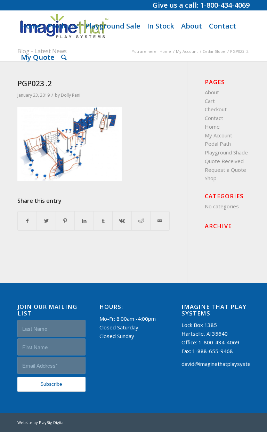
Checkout (216, 109)
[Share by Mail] (160, 221)
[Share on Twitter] (46, 221)
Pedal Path (218, 143)
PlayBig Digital (52, 422)
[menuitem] (30, 26)
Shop (211, 178)
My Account (218, 135)
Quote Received (224, 161)
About (212, 92)
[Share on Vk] (122, 221)
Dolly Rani (70, 95)
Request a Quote (225, 169)
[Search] (64, 57)
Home (212, 126)
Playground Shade (226, 152)
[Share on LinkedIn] (84, 221)
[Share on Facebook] (27, 221)
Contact (214, 117)
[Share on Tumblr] (103, 221)
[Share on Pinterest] (65, 221)
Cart (210, 100)
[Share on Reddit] (141, 221)
